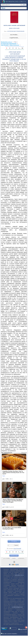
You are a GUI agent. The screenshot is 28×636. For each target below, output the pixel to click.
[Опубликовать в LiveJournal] (11, 564)
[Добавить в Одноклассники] (14, 564)
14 (22, 48)
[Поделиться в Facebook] (9, 564)
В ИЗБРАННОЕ (21, 558)
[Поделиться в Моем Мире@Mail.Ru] (13, 564)
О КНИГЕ (14, 558)
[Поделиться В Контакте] (18, 564)
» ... (19, 48)
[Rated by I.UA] (13, 629)
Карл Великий (17, 548)
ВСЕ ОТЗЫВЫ (6, 558)
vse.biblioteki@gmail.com (17, 607)
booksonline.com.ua (19, 575)
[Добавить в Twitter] (16, 564)
